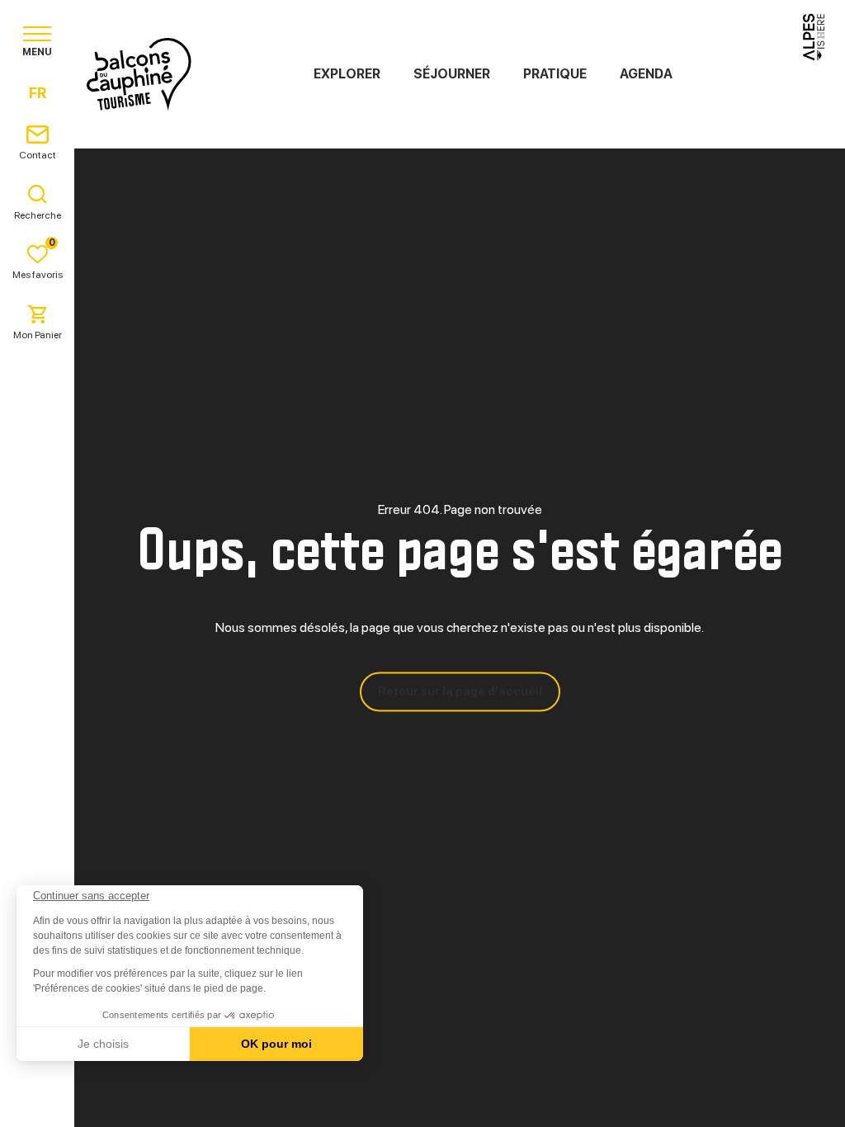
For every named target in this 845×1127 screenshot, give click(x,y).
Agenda (646, 74)
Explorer (347, 74)
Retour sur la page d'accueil (460, 691)
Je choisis (103, 1043)
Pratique (555, 74)
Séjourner (451, 74)
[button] (34, 1099)
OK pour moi (276, 1043)
